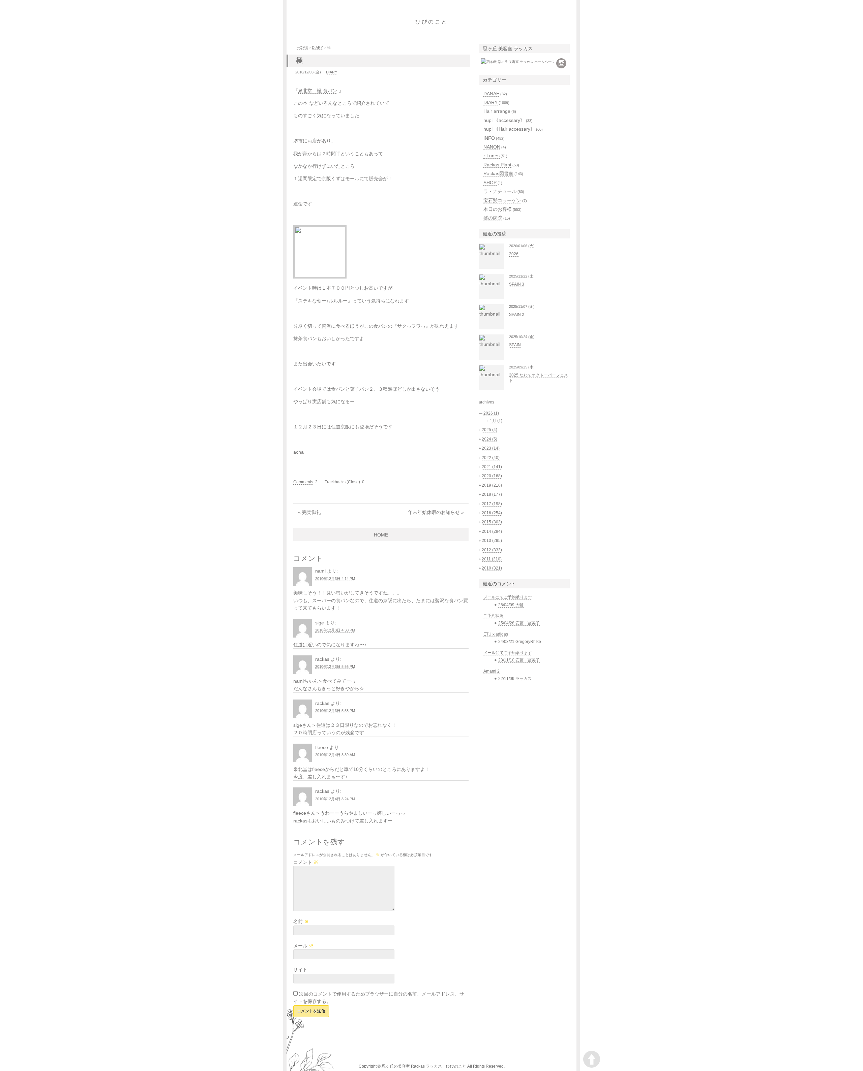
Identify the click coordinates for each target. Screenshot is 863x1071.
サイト (300, 969)
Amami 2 (491, 671)
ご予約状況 (493, 615)
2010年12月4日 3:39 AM (335, 755)
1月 (496, 420)
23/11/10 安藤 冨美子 (519, 660)
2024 (489, 439)
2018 (492, 494)
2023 (491, 448)
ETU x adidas (495, 634)
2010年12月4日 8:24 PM (335, 799)
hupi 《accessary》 (504, 120)
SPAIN (515, 345)
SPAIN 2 (516, 314)
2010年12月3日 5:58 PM (335, 711)
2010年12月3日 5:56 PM (335, 666)
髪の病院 (492, 218)
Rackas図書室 (498, 173)
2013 (492, 540)
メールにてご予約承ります (507, 597)
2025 (489, 429)
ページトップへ (591, 1059)
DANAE (491, 93)
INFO (489, 138)
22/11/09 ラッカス (515, 678)
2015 (492, 522)
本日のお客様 (497, 209)
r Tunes (491, 155)
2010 (492, 568)
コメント (305, 862)
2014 (492, 531)
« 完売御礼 (309, 512)
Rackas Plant (497, 164)
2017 (492, 503)
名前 (301, 921)
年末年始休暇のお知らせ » (436, 512)
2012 (492, 550)
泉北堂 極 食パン (317, 90)
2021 (492, 466)
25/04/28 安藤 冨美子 (519, 623)
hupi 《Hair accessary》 (509, 129)
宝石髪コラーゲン (502, 200)
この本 (300, 103)
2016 (492, 513)
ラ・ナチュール (499, 191)
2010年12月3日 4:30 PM (335, 630)
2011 (492, 559)
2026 (513, 254)
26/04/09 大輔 (511, 605)
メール (303, 945)
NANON (491, 147)
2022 (491, 457)
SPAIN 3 (516, 284)
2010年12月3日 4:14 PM (335, 579)
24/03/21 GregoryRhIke (519, 641)
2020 (492, 476)
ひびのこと (431, 22)
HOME (302, 47)
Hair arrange (496, 111)
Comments (303, 482)
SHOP (490, 182)
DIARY (317, 47)
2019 (492, 485)
